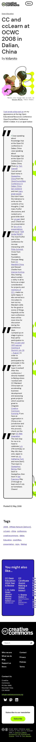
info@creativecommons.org (12, 694)
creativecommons (10, 535)
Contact (23, 652)
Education (7, 540)
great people (16, 194)
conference (21, 531)
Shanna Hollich (8, 599)
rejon (17, 544)
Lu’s (21, 446)
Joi (19, 456)
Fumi (22, 459)
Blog (3, 659)
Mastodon (11, 700)
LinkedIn (16, 700)
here (16, 232)
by (17, 166)
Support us (6, 663)
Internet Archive (17, 272)
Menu (29, 3)
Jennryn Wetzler (8, 595)
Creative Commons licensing (15, 411)
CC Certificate (23, 598)
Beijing (14, 469)
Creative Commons (10, 4)
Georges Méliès (17, 99)
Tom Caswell (16, 167)
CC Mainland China (17, 263)
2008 (5, 527)
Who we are (7, 652)
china (13, 531)
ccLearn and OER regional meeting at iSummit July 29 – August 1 (17, 348)
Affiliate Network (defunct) (20, 527)
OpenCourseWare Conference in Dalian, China (18, 183)
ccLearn (17, 219)
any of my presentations (17, 227)
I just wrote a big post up (13, 111)
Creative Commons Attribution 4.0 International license (19, 734)
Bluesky (5, 700)
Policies (23, 662)
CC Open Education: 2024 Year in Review (10, 582)
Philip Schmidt (17, 249)
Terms (22, 667)
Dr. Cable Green (10, 591)
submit (31, 643)
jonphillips (17, 540)
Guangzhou (15, 176)
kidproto (11, 58)
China (13, 179)
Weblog (24, 544)
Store (4, 667)
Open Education (8, 13)
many (20, 191)
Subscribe (18, 719)
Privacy (23, 657)
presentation (8, 544)
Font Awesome (26, 736)
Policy (21, 604)
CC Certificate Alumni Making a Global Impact (23, 584)
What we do (7, 656)
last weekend (16, 189)
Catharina (15, 459)
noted (28, 729)
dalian (22, 535)
